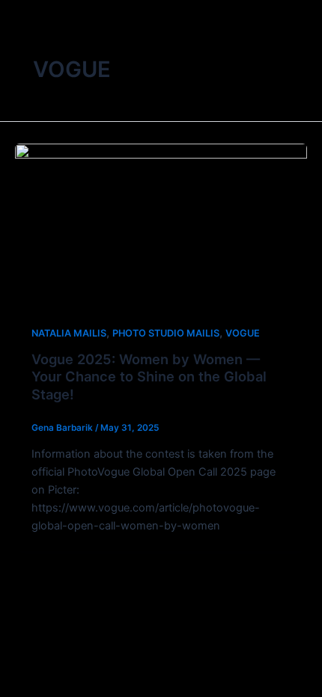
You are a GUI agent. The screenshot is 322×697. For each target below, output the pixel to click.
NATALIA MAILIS (68, 333)
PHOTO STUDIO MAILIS (165, 333)
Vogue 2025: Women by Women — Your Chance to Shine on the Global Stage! (149, 376)
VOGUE (242, 333)
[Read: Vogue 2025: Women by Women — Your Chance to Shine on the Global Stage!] (161, 224)
